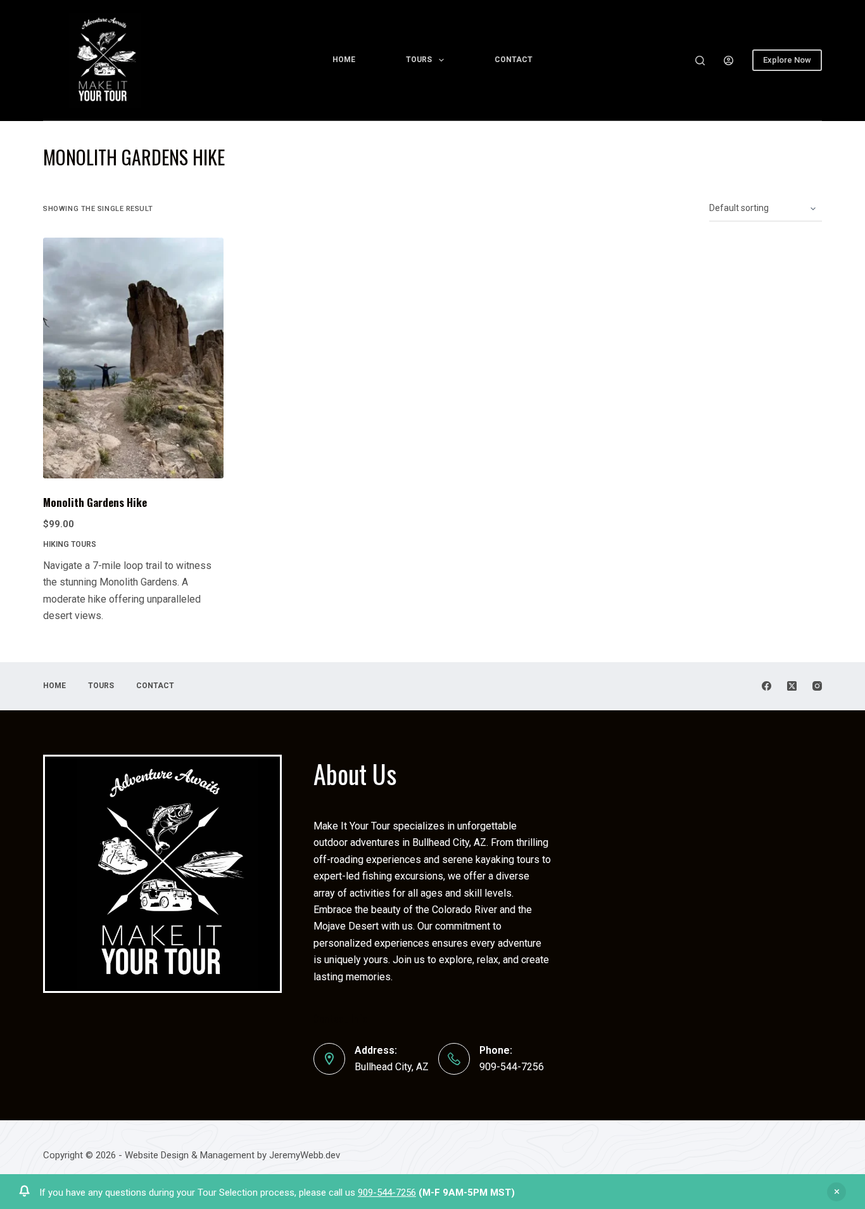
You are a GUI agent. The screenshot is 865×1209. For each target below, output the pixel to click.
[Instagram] (817, 686)
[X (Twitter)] (792, 686)
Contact (514, 59)
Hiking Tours (69, 544)
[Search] (700, 60)
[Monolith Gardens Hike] (133, 358)
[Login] (728, 60)
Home (343, 59)
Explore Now (787, 60)
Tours (419, 59)
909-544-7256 (387, 1192)
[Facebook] (766, 686)
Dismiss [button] (836, 1191)
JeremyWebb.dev (303, 1155)
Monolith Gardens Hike (95, 502)
